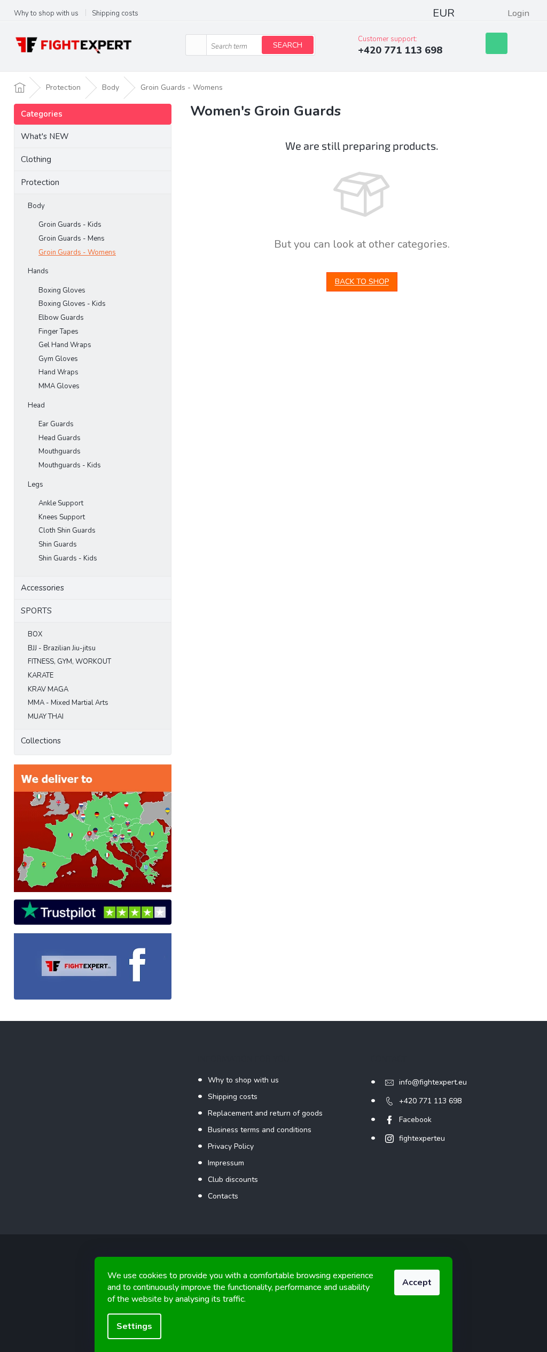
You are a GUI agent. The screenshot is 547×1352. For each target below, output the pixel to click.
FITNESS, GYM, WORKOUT (69, 661)
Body (36, 206)
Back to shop (362, 281)
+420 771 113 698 (430, 1101)
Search (287, 45)
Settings (134, 1326)
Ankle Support (60, 503)
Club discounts (233, 1179)
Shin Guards (57, 544)
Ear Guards (56, 424)
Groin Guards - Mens (71, 238)
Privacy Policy (231, 1146)
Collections (41, 740)
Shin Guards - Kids (67, 558)
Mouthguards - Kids (69, 465)
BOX (35, 634)
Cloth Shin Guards (67, 530)
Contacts (223, 1196)
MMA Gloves (59, 386)
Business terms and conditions (259, 1130)
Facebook (415, 1120)
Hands (38, 271)
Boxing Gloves (61, 290)
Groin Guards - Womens (77, 252)
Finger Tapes (58, 331)
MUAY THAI (46, 716)
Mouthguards (59, 451)
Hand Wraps (58, 372)
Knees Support (61, 517)
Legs (35, 484)
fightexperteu (422, 1138)
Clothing (36, 159)
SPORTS (36, 610)
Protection (40, 182)
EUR (443, 13)
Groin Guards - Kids (69, 224)
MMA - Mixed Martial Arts (68, 703)
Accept (417, 1282)
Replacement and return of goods (265, 1113)
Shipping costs (115, 13)
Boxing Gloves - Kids (72, 304)
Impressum (226, 1163)
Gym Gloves (58, 359)
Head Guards (59, 438)
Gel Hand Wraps (64, 345)
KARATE (40, 675)
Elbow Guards (61, 317)
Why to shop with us (46, 13)
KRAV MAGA (48, 689)
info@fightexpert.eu (433, 1082)
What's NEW (45, 136)
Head (36, 405)
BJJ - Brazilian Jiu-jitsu (62, 648)
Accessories (42, 587)
